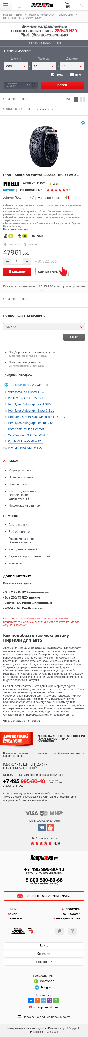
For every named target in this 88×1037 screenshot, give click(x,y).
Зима (59, 74)
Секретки (15, 919)
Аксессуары (71, 909)
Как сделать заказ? (23, 549)
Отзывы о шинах (21, 477)
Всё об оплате (19, 531)
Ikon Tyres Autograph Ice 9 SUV (29, 404)
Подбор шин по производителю (32, 353)
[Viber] (49, 1000)
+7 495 (24, 781)
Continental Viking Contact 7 (27, 429)
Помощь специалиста (26, 364)
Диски (12, 914)
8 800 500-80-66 (44, 880)
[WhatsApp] (56, 1000)
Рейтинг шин (18, 484)
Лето (78, 74)
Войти (44, 945)
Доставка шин (19, 524)
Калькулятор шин (66, 919)
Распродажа (71, 914)
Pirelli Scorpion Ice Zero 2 (25, 398)
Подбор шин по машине (24, 316)
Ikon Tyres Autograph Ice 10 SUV (30, 423)
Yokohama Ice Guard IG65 (26, 392)
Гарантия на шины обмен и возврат (22, 540)
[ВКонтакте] (31, 1000)
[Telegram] (43, 1000)
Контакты (15, 563)
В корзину (17, 271)
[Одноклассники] (37, 1000)
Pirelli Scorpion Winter (41, 175)
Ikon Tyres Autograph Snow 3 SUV (31, 410)
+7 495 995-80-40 (44, 869)
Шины (12, 909)
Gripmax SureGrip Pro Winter (28, 435)
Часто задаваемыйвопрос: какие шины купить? (22, 494)
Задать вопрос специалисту (29, 556)
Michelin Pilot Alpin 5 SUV (25, 448)
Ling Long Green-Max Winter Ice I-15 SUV (36, 417)
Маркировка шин (21, 470)
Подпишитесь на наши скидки (48, 896)
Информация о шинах (25, 505)
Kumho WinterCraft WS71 (25, 441)
